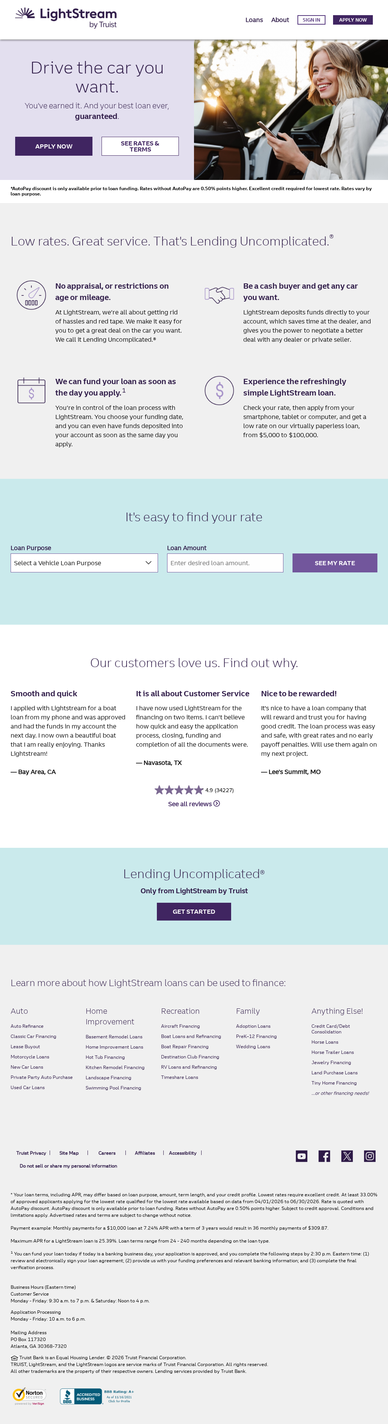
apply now (54, 146)
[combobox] (84, 562)
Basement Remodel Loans (114, 1036)
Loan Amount (187, 548)
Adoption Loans (253, 1026)
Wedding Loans (253, 1046)
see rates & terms (140, 146)
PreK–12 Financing (256, 1036)
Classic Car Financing (33, 1036)
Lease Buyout (25, 1046)
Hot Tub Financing (105, 1057)
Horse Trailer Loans (332, 1052)
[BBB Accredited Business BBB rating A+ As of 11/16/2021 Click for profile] (97, 1395)
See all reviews (190, 804)
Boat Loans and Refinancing (191, 1036)
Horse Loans (324, 1042)
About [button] (280, 19)
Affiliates (145, 1153)
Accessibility (183, 1153)
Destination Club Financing (190, 1057)
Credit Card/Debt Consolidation (330, 1029)
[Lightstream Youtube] (301, 1155)
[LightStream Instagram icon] (369, 1155)
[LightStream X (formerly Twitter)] (347, 1155)
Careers (107, 1153)
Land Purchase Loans (334, 1072)
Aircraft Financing (180, 1026)
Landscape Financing (108, 1077)
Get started (194, 911)
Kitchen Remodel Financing (115, 1067)
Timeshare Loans (179, 1077)
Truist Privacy (31, 1153)
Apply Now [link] (353, 20)
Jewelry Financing (331, 1062)
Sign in (311, 20)
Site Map (69, 1153)
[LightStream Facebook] (324, 1155)
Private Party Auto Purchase (42, 1077)
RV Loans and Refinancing (189, 1067)
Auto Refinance (27, 1026)
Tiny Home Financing (334, 1083)
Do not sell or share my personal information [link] (68, 1166)
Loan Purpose (31, 548)
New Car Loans (27, 1067)
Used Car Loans (28, 1087)
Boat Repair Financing (185, 1046)
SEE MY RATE (335, 563)
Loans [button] (254, 19)
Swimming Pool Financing (113, 1088)
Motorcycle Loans (30, 1057)
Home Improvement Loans (114, 1047)
